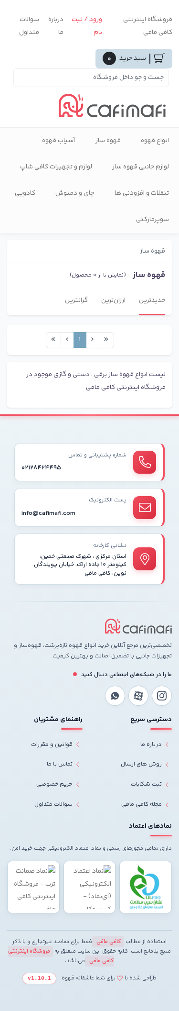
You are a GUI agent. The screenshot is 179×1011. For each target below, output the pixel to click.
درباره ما (55, 26)
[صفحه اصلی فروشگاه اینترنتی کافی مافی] (138, 626)
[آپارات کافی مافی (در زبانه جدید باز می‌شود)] (138, 696)
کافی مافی (108, 941)
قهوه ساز (108, 140)
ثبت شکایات (146, 784)
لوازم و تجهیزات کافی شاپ (56, 167)
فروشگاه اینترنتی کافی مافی (147, 26)
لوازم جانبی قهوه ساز (140, 167)
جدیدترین (152, 300)
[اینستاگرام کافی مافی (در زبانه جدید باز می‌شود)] (162, 696)
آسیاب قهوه (58, 140)
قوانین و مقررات (52, 744)
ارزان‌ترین (113, 300)
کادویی (25, 193)
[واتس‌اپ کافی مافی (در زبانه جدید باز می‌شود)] (115, 696)
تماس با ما (60, 764)
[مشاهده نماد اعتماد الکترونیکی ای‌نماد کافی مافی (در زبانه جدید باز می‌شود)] (89, 887)
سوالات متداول (29, 26)
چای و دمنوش (75, 193)
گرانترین (76, 300)
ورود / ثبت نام (87, 26)
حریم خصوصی (54, 784)
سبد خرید (126, 59)
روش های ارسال (141, 764)
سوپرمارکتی (152, 219)
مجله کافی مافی (141, 804)
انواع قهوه (155, 140)
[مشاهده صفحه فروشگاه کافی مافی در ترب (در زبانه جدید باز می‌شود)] (33, 887)
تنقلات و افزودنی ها (142, 193)
